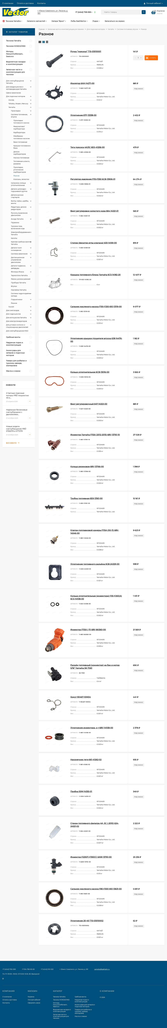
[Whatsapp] (95, 12)
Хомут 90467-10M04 (80, 697)
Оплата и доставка (25, 3)
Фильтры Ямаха (17, 272)
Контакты (41, 3)
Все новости (11, 443)
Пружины (15, 222)
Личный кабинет (34, 1000)
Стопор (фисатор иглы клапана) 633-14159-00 (93, 243)
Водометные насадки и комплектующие (62, 1010)
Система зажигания (19, 254)
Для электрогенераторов (16, 321)
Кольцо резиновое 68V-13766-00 (87, 466)
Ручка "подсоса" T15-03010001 (85, 51)
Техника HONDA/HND (61, 1000)
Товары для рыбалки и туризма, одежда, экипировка (83, 1011)
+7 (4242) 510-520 (47, 969)
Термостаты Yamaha (19, 275)
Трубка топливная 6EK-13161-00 (86, 498)
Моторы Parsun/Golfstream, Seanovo (60, 1004)
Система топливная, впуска (127, 29)
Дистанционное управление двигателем (17, 259)
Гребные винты (80, 997)
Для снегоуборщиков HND (17, 331)
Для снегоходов (12, 310)
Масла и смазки (81, 1016)
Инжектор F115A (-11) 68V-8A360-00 (88, 629)
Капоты (14, 238)
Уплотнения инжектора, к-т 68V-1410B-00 (91, 728)
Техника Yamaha (59, 997)
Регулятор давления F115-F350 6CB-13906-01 (92, 179)
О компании (7, 3)
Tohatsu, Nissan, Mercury (18, 104)
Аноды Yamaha (17, 219)
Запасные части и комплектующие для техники (66, 29)
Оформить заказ (34, 1003)
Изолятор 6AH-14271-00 (82, 83)
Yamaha (111, 29)
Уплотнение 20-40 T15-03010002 (86, 921)
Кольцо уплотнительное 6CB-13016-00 (89, 372)
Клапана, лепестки (21, 179)
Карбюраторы (19, 132)
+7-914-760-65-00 (28, 969)
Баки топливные (20, 142)
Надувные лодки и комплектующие (82, 1001)
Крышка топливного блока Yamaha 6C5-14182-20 (95, 275)
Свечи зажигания (13, 93)
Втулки (14, 286)
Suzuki (11, 307)
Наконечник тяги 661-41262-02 (85, 759)
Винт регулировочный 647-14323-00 (88, 404)
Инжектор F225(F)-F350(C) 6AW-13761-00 (91, 857)
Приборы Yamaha (18, 283)
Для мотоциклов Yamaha (16, 318)
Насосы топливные (21, 158)
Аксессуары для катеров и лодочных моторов (85, 1005)
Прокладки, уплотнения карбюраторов (19, 169)
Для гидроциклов (13, 314)
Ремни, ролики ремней (20, 279)
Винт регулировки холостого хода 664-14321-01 (94, 211)
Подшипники (16, 299)
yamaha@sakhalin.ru (102, 969)
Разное (16, 176)
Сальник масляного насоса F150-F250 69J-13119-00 (96, 306)
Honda (11, 100)
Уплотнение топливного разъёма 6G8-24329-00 (94, 564)
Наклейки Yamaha (18, 290)
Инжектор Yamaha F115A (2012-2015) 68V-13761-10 (95, 435)
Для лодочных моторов (96, 29)
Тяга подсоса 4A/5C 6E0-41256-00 (87, 147)
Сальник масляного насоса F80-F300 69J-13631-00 (96, 889)
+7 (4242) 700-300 (83, 12)
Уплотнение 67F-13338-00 (83, 115)
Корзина (31, 997)
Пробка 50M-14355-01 (81, 791)
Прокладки (15, 111)
